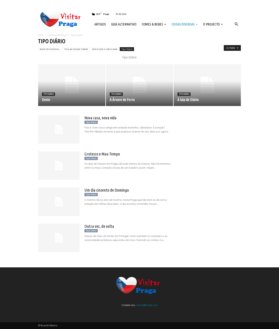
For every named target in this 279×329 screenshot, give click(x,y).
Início (41, 35)
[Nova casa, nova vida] (59, 129)
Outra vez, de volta (99, 226)
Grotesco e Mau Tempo (102, 153)
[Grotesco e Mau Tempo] (59, 165)
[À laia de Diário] (207, 85)
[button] (236, 24)
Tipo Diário (126, 49)
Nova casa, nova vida (100, 117)
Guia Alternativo (123, 24)
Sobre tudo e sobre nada (104, 49)
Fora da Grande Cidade (76, 49)
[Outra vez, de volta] (59, 238)
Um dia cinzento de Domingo (106, 190)
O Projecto (211, 24)
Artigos (100, 24)
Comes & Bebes (152, 24)
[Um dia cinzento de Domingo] (59, 201)
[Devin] (71, 85)
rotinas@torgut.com (147, 305)
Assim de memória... (50, 49)
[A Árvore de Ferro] (139, 85)
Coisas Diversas (183, 24)
